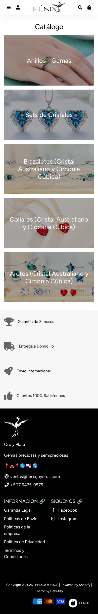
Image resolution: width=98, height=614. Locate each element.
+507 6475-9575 (26, 484)
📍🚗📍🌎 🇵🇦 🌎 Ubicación (31, 465)
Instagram (67, 518)
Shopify (84, 585)
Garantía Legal (18, 510)
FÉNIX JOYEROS (45, 585)
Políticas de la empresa (17, 530)
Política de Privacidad (24, 541)
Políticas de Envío (20, 518)
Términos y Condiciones (16, 553)
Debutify (56, 591)
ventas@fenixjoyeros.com (34, 476)
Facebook (67, 510)
